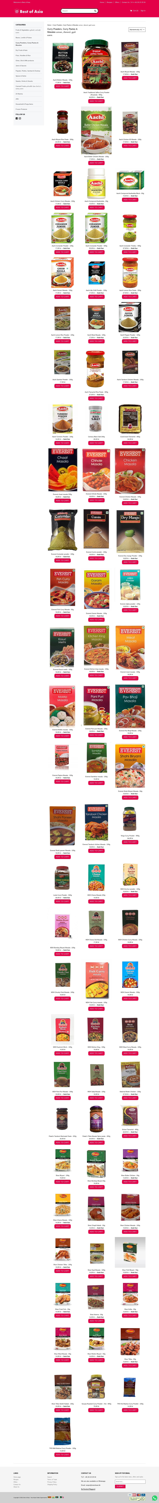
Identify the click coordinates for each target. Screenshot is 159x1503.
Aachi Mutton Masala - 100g (62, 80)
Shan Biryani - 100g (62, 1175)
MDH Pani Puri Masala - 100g (62, 1091)
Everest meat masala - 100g (130, 672)
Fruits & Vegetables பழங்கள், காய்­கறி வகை (28, 31)
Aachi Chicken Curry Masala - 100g (63, 201)
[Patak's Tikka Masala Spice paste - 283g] (96, 1118)
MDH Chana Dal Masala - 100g (96, 940)
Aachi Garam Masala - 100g (62, 290)
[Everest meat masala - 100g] (130, 647)
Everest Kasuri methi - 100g (62, 669)
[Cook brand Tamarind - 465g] (130, 419)
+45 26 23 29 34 (139, 2)
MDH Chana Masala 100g (96, 895)
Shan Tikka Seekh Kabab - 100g (63, 1404)
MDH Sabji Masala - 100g (96, 1091)
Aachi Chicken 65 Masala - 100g (130, 139)
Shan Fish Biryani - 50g (130, 1270)
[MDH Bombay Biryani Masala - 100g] (62, 926)
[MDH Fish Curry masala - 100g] (96, 979)
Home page (17, 1477)
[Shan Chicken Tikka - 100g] (62, 1249)
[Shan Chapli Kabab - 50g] (96, 1208)
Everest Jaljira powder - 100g (130, 604)
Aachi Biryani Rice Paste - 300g (62, 139)
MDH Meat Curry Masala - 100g (130, 1047)
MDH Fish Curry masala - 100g (96, 1002)
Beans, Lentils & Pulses (24, 37)
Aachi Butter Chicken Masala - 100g (96, 156)
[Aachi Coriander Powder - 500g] (96, 228)
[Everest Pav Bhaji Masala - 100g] (130, 706)
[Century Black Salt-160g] (96, 419)
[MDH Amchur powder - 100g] (130, 874)
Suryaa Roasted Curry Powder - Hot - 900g (96, 1404)
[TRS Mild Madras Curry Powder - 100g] (62, 1430)
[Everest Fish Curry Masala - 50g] (62, 587)
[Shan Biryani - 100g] (62, 1160)
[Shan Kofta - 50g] (130, 1294)
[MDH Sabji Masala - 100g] (96, 1074)
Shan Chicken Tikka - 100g (62, 1264)
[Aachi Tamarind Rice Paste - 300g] (96, 368)
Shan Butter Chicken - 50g (130, 1175)
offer (17, 99)
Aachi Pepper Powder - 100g (130, 335)
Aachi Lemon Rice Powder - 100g (62, 335)
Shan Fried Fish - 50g (62, 1309)
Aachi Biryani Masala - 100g (130, 72)
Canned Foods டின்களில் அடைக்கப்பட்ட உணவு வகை (29, 87)
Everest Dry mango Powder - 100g (130, 556)
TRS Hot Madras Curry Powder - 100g (130, 1404)
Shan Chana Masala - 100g (62, 1220)
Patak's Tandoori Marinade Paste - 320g (62, 1136)
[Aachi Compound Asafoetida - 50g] (96, 183)
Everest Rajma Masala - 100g (62, 775)
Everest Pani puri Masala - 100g (96, 729)
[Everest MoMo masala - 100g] (62, 705)
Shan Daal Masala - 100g (96, 1270)
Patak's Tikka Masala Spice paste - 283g (96, 1136)
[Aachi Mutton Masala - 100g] (62, 58)
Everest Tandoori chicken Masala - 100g (96, 844)
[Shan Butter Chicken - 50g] (130, 1160)
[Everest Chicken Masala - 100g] (130, 471)
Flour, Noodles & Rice (23, 55)
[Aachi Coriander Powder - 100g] (62, 228)
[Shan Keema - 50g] (96, 1297)
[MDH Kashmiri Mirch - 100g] (62, 1029)
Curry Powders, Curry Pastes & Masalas (27, 44)
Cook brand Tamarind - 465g (130, 437)
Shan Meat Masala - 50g (62, 1354)
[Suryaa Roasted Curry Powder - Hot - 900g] (96, 1386)
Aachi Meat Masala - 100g (96, 335)
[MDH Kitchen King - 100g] (96, 1029)
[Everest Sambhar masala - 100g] (96, 758)
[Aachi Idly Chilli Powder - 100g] (96, 272)
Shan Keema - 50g (96, 1314)
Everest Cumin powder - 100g (96, 552)
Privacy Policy (51, 1482)
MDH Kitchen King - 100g (96, 1047)
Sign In (143, 10)
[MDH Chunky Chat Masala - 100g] (62, 974)
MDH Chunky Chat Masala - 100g (62, 992)
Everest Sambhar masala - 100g (96, 776)
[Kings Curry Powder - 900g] (130, 818)
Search (49, 1477)
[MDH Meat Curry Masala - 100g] (130, 1029)
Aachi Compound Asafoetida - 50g (96, 201)
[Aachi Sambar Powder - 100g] (62, 362)
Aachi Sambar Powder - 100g (63, 379)
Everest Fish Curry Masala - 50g (62, 609)
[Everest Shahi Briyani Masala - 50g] (130, 765)
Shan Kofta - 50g (130, 1309)
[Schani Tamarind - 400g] (130, 1115)
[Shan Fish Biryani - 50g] (130, 1252)
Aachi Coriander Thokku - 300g (130, 246)
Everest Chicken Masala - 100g (130, 497)
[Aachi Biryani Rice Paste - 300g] (62, 121)
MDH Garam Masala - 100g (130, 992)
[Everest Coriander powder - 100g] (62, 530)
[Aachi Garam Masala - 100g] (62, 272)
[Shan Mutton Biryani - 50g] (96, 1339)
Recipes (109, 2)
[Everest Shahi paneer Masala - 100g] (62, 825)
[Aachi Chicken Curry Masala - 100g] (62, 183)
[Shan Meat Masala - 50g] (62, 1339)
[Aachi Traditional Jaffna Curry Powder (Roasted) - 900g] (96, 64)
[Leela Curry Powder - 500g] (62, 877)
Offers (117, 2)
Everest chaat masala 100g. (62, 494)
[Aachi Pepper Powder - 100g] (130, 317)
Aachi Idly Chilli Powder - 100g (96, 290)
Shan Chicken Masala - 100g (130, 1225)
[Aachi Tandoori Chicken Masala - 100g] (130, 362)
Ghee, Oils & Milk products (25, 60)
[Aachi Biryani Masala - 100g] (130, 54)
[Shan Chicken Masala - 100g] (130, 1208)
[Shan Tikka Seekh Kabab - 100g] (62, 1386)
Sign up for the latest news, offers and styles (129, 1477)
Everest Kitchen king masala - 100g (96, 669)
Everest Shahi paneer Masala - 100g (62, 850)
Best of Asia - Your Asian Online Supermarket (35, 1497)
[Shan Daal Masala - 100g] (96, 1252)
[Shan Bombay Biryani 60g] (96, 1163)
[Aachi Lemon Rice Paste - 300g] (130, 272)
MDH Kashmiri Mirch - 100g (62, 1047)
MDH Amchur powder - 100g (130, 889)
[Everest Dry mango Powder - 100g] (130, 531)
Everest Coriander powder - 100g (62, 554)
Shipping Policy (52, 1484)
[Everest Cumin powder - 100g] (96, 529)
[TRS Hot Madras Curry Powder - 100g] (130, 1386)
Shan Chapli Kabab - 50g (96, 1225)
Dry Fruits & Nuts (21, 50)
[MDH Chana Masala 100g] (96, 877)
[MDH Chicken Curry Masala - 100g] (130, 922)
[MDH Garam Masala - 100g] (130, 974)
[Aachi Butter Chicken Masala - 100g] (96, 130)
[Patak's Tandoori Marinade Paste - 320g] (62, 1118)
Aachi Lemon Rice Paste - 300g (130, 290)
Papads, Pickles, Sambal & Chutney (28, 71)
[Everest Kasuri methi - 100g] (62, 646)
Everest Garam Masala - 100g (96, 613)
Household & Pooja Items (24, 104)
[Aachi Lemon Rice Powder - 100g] (62, 317)
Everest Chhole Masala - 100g (96, 494)
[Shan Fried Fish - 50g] (62, 1294)
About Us (16, 1487)
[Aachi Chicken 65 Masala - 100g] (130, 121)
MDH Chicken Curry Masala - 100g (130, 940)
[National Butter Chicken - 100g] (130, 1074)
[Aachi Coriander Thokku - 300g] (130, 228)
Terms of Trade (52, 1479)
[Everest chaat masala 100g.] (62, 470)
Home (102, 2)
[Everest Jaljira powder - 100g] (130, 585)
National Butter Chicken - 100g (130, 1091)
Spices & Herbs (21, 76)
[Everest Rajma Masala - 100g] (62, 757)
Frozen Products (21, 109)
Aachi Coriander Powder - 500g (96, 246)
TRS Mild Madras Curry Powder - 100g (62, 1448)
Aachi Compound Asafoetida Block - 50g (130, 193)
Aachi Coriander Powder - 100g (62, 246)
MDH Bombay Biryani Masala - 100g (62, 947)
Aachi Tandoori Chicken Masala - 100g (130, 379)
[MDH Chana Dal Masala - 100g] (96, 922)
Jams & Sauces (21, 66)
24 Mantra (19, 94)
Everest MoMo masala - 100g (62, 730)
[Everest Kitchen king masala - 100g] (96, 646)
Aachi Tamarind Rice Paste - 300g (96, 392)
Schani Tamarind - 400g (130, 1129)
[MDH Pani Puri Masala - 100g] (62, 1074)
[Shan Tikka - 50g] (130, 1341)
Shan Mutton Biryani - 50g (96, 1354)
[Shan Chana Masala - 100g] (62, 1205)
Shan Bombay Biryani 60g (96, 1181)
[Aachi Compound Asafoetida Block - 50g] (130, 179)
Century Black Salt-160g (96, 437)
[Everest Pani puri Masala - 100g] (96, 705)
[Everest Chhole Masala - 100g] (96, 470)
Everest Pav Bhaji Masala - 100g (130, 731)
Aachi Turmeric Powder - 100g (62, 437)
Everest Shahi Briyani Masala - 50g (130, 791)
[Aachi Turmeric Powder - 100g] (62, 419)
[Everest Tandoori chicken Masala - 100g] (96, 822)
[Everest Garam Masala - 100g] (96, 589)
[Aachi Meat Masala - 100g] (96, 317)
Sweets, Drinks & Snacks (24, 81)
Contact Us (125, 2)
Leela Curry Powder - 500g (62, 895)
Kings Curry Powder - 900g (130, 836)
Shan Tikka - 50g (130, 1359)
